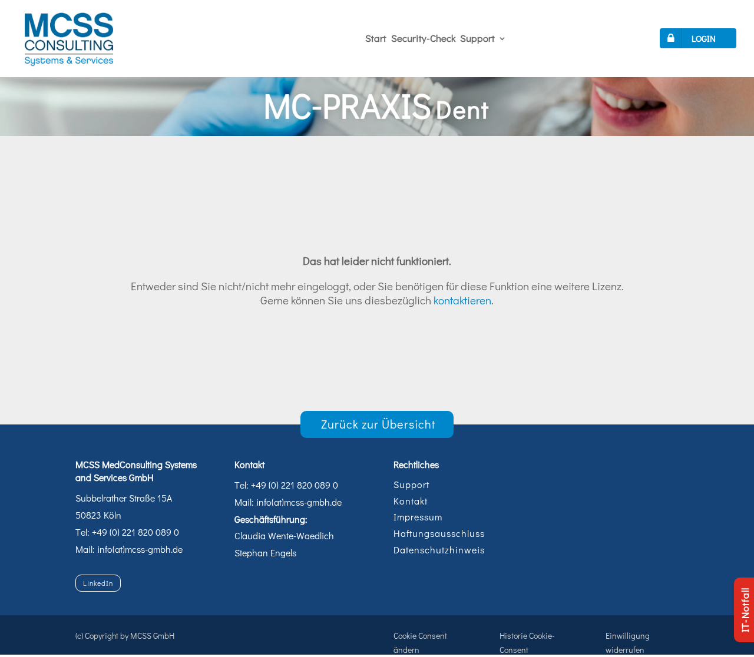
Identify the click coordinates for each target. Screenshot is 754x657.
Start (375, 38)
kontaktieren (462, 300)
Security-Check (423, 38)
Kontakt (410, 501)
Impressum (417, 516)
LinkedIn (98, 583)
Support (477, 38)
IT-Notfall (745, 610)
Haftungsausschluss (439, 533)
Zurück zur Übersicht (378, 424)
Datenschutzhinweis (439, 549)
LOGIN (704, 38)
